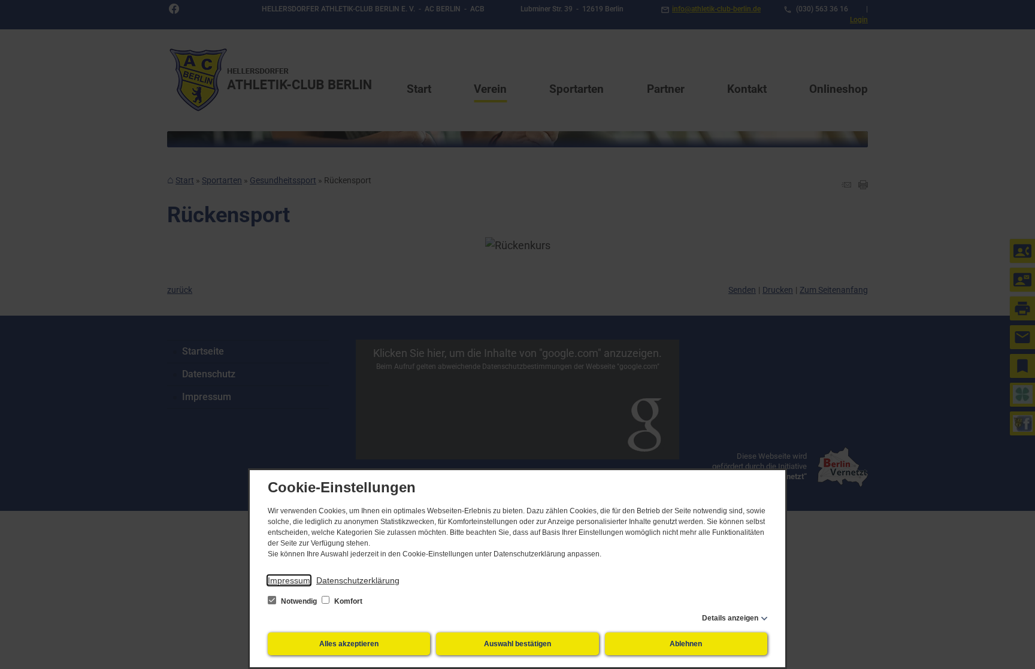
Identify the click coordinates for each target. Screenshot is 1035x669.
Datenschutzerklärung (358, 580)
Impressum (289, 580)
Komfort (347, 601)
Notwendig (299, 601)
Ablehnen (686, 644)
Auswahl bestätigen (517, 644)
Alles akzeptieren (349, 644)
